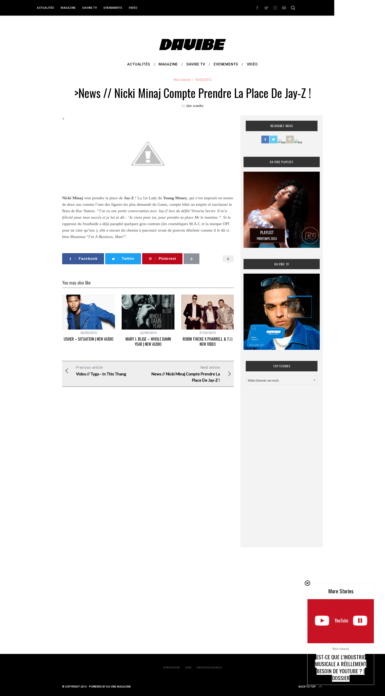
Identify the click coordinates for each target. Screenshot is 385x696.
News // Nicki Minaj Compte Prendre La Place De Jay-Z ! (185, 374)
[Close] (307, 583)
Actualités (45, 7)
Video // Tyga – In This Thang (101, 370)
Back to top (307, 686)
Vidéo (133, 7)
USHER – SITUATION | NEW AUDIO (88, 339)
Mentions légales (209, 667)
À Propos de (171, 667)
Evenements (113, 7)
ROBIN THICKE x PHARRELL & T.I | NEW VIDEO (207, 341)
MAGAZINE (68, 7)
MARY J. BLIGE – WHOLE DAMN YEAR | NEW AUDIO (148, 341)
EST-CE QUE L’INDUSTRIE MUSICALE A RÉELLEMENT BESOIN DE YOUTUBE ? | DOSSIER (340, 667)
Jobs (188, 667)
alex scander (194, 105)
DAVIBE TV (89, 7)
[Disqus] (148, 462)
